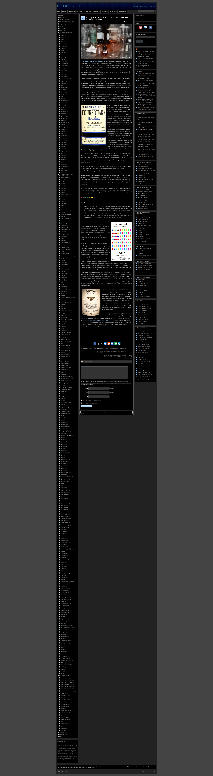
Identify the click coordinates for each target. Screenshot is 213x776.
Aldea (62, 187)
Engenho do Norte (65, 332)
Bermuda (63, 52)
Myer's (62, 483)
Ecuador (63, 80)
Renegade (63, 546)
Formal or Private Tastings (65, 23)
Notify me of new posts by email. (90, 403)
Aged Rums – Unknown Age (67, 691)
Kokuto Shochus (64, 712)
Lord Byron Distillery (65, 431)
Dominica (63, 76)
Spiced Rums (64, 723)
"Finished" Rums (64, 677)
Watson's (63, 649)
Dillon (62, 306)
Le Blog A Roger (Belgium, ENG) (145, 168)
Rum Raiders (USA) (142, 292)
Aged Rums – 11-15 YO (66, 684)
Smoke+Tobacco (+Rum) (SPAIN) (145, 179)
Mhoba (62, 455)
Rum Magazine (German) (143, 234)
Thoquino (63, 629)
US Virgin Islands (65, 166)
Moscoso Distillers (65, 472)
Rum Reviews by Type (64, 675)
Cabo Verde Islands (65, 57)
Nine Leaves (64, 492)
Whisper (63, 655)
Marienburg (63, 441)
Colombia (63, 69)
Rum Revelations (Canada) (144, 238)
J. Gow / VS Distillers (65, 387)
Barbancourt (63, 205)
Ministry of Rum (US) (142, 193)
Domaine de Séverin (65, 312)
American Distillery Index (143, 305)
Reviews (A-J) (87, 11)
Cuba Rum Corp (64, 289)
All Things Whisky (142, 303)
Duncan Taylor (64, 321)
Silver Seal (63, 594)
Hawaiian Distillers (65, 363)
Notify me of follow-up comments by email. (92, 400)
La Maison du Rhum (65, 413)
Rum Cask (63, 562)
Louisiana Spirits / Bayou (66, 435)
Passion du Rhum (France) (144, 346)
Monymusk (63, 468)
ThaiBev (63, 623)
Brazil (62, 54)
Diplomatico (63, 308)
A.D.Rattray (63, 179)
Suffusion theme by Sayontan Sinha (149, 771)
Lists (60, 26)
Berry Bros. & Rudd (65, 218)
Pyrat (62, 537)
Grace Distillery (64, 354)
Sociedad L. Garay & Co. (66, 597)
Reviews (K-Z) (96, 11)
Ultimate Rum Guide (142, 321)
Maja (62, 437)
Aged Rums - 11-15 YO (103, 348)
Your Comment (87, 365)
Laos (62, 109)
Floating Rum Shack (142, 221)
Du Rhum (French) (142, 339)
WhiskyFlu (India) (141, 181)
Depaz (62, 299)
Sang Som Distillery (65, 583)
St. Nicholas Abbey (65, 605)
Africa (62, 33)
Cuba (62, 72)
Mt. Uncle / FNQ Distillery (66, 476)
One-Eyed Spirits (64, 513)
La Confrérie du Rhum (66, 407)
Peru (62, 133)
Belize (62, 50)
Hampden (63, 360)
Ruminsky (89, 348)
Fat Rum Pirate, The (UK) (143, 164)
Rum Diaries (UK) (142, 355)
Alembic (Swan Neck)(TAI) (143, 189)
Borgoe (62, 231)
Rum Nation (63, 566)
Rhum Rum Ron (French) (143, 348)
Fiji (61, 85)
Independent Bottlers (110, 349)
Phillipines (63, 135)
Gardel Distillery (64, 347)
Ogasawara (63, 505)
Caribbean (63, 65)
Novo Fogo (63, 500)
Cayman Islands (64, 67)
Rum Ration (140, 236)
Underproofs (63, 726)
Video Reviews (122, 11)
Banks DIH (63, 203)
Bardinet (63, 209)
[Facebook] (150, 28)
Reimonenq (63, 540)
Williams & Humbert (65, 658)
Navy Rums (63, 714)
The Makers (104, 11)
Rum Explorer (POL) (142, 290)
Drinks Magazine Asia (142, 310)
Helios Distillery (64, 365)
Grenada (63, 89)
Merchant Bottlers (118, 349)
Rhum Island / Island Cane (67, 549)
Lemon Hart (63, 424)
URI (87, 396)
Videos (60, 736)
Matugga (63, 443)
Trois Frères (63, 634)
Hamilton (63, 358)
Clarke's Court (64, 273)
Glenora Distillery (65, 349)
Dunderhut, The (141, 341)
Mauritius (63, 118)
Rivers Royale (64, 553)
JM (61, 393)
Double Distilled (64, 704)
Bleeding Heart (64, 227)
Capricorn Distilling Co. (66, 247)
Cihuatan (63, 271)
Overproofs (63, 715)
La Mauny (63, 415)
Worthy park (63, 666)
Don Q (62, 313)
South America (64, 144)
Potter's (62, 529)
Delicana (63, 295)
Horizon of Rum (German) (143, 283)
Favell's (62, 337)
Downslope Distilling (65, 319)
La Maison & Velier (65, 411)
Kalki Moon (63, 396)
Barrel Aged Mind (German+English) (146, 333)
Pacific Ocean (64, 127)
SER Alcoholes (64, 590)
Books (60, 17)
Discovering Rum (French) (143, 335)
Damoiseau (63, 291)
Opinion (64, 11)
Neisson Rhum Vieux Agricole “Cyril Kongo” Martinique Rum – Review (146, 117)
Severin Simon (64, 592)
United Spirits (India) (65, 640)
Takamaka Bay (64, 614)
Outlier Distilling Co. (65, 516)
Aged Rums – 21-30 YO (66, 688)
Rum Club (63, 564)
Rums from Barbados (111, 356)
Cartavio (63, 255)
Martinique (63, 116)
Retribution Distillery (65, 548)
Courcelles (63, 286)
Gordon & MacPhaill (65, 350)
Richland (63, 551)
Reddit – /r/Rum (141, 312)
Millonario (63, 457)
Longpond (63, 428)
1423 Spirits (63, 175)
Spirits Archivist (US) (142, 206)
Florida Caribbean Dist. (66, 341)
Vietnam (63, 172)
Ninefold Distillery (65, 494)
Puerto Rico (63, 137)
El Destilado (63, 326)
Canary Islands (64, 63)
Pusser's (63, 535)
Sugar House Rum (65, 610)
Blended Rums (116, 348)
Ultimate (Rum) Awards (143, 319)
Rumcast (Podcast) (142, 273)
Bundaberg (63, 240)
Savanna (63, 586)
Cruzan (62, 288)
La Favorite (63, 409)
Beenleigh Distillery (65, 210)
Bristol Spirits (64, 234)
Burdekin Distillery (65, 242)
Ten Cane (63, 621)
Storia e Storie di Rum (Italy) (144, 372)
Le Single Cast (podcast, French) (145, 265)
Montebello (63, 467)
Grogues (63, 708)
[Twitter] (145, 28)
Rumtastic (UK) (141, 370)
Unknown (63, 164)
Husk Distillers (64, 374)
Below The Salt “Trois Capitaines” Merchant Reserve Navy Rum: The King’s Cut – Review (145, 104)
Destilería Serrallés (65, 302)
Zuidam (62, 673)
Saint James (63, 575)
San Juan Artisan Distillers (67, 581)
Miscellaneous (62, 28)
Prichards (63, 531)
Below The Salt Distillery (66, 214)
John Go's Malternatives (143, 166)
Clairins (62, 701)
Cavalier (63, 260)
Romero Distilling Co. (65, 559)
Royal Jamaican (64, 561)
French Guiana (64, 87)
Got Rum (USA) (141, 223)
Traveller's (63, 632)
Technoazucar (64, 619)
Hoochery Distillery (65, 371)
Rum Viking (140, 294)
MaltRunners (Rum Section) (144, 173)
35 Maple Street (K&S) (66, 177)
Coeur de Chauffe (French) (144, 217)
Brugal (62, 238)
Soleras (62, 721)
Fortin (62, 343)
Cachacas (63, 697)
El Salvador (63, 81)
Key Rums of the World (64, 24)
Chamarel (63, 266)
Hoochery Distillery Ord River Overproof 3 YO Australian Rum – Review (146, 122)
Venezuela (63, 170)
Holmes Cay (63, 369)
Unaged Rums (64, 725)
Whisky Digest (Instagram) (143, 378)
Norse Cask (63, 498)
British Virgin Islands (65, 56)
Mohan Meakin (64, 461)
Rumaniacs (79, 11)
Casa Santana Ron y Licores (67, 257)
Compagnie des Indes (66, 279)
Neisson (63, 487)
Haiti (62, 96)
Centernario (63, 262)
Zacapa (62, 667)
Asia (62, 41)
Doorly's (62, 315)
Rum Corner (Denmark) (143, 352)
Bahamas (63, 46)
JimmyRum (63, 391)
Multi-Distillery (64, 478)
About (58, 11)
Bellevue (63, 212)
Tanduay (63, 616)
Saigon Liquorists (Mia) (66, 573)
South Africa (63, 142)
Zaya (62, 671)
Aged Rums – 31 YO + (66, 690)
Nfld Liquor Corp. (65, 490)
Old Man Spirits (64, 507)
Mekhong (63, 450)
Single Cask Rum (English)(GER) (145, 204)
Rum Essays (71, 11)
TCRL (62, 618)
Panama (63, 129)
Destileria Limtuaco (65, 301)
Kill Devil (63, 400)
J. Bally (62, 385)
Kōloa (62, 404)
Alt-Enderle (63, 188)
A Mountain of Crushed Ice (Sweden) (146, 330)
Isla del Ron (63, 383)
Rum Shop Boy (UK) (142, 200)
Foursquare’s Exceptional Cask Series (91, 61)
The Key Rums (113, 11)
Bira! (62, 222)
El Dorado (63, 328)
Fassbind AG (64, 336)
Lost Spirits (63, 433)
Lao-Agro (63, 419)
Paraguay (63, 131)
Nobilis (62, 496)
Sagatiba (63, 572)
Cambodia (63, 59)
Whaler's (63, 653)
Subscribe (139, 41)
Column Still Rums (65, 703)
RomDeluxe (63, 557)
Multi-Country (64, 122)
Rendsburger (64, 544)
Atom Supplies (64, 198)
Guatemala (63, 92)
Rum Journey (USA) (142, 197)
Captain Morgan (64, 249)
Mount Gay (63, 474)
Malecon (63, 439)
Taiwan (62, 155)
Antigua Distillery (64, 194)
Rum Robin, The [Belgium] (143, 199)
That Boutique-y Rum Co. (66, 625)
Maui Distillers (64, 446)
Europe (62, 83)
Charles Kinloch (64, 269)
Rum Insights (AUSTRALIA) (144, 361)
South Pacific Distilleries (66, 599)
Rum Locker (140, 363)
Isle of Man (63, 104)
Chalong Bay (64, 264)
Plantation (63, 524)
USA (62, 168)
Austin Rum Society (142, 331)
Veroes (62, 647)
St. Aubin (63, 601)
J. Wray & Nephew (65, 389)
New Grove (63, 489)
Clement (63, 275)
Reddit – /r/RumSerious (143, 314)
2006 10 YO (87, 80)
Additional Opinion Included (115, 353)
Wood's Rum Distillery (66, 664)
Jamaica (63, 105)
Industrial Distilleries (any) (67, 378)
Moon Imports (64, 470)
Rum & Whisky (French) (143, 195)
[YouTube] (141, 28)
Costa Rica (63, 70)
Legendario (63, 422)
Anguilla (63, 35)
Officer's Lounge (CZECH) (143, 287)
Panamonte (63, 520)
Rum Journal (140, 232)
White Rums (63, 730)
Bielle (62, 220)
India (62, 98)
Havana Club (64, 361)
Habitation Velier (64, 356)
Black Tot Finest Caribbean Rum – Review (88, 413)
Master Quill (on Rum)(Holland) (145, 191)
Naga (62, 485)
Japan (62, 107)
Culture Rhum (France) (143, 219)
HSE (62, 372)
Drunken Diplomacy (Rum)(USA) (145, 337)
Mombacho (63, 463)
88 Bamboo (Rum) (142, 279)
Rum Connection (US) (143, 230)
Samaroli (63, 577)
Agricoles (63, 693)
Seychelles (63, 140)
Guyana (62, 94)
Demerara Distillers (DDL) (67, 297)
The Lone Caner (68, 6)
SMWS (62, 596)
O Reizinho (63, 501)
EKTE (62, 325)
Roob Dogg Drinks (142, 350)
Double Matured (123, 348)
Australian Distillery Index (143, 306)
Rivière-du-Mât (64, 555)
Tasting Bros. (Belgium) (143, 208)
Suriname (63, 151)
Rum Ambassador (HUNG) (144, 289)
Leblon (62, 420)
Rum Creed (140, 354)
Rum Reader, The (142, 317)
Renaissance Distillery (66, 542)
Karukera (63, 398)
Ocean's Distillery (65, 503)
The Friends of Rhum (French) (144, 376)
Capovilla (63, 245)
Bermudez (63, 216)
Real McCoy (63, 538)
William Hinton (64, 656)
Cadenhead (63, 244)
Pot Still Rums (64, 717)
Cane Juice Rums (65, 699)
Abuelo (62, 185)
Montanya (63, 465)
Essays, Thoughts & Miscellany (66, 21)
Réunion (63, 139)
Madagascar (63, 111)
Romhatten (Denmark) (143, 227)
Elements (63, 330)
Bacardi (62, 201)
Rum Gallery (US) (142, 357)
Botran (62, 233)
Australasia (63, 43)
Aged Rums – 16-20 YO (66, 686)
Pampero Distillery (65, 518)
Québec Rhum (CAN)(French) (144, 225)
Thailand (63, 159)
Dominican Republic (65, 78)
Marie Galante (64, 115)
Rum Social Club (141, 202)
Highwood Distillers (65, 367)
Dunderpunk (140, 281)
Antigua (62, 37)
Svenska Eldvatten (65, 612)
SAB (62, 570)
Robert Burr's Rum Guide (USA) (145, 316)
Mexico (62, 120)
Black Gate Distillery (65, 223)
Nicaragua (63, 126)
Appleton (63, 196)
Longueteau (63, 430)
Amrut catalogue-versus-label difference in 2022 (95, 320)
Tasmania (63, 157)
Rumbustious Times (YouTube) (145, 271)
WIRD (62, 662)
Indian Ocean (64, 100)
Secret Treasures (65, 588)
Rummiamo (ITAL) (142, 240)
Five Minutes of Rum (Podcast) (144, 263)
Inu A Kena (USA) (141, 343)
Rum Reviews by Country (105, 351)
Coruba (62, 284)
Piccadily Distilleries (65, 522)
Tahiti (62, 153)
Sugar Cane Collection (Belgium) (145, 374)
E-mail (86, 392)
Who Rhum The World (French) (145, 379)
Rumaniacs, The (141, 367)
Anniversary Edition (125, 353)
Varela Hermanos (65, 643)
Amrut (62, 190)
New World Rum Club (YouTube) (145, 267)
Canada (62, 61)
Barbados (111, 348)
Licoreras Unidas (65, 426)
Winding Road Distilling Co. (67, 660)
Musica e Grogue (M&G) (66, 481)
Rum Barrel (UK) (141, 175)
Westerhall (63, 651)
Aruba (62, 39)
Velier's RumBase (142, 323)
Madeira (63, 113)
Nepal (62, 124)
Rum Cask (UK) (141, 228)
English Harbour (64, 334)
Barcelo (62, 207)
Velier (101, 352)
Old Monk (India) (64, 509)
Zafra (62, 669)
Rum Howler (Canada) (143, 359)
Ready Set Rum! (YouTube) (144, 269)
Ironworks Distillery (65, 380)
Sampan (63, 579)
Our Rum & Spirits (65, 514)
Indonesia (63, 102)
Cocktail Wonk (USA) (142, 216)
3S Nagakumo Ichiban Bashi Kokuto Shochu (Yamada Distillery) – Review (117, 413)
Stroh (62, 608)
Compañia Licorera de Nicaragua (68, 281)
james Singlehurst (142, 116)
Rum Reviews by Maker (115, 351)
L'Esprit (62, 406)
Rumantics (140, 368)
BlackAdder (63, 225)
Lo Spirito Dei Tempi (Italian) (144, 344)
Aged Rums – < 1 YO (65, 679)
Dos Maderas (64, 317)
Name (86, 388)
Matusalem (63, 444)
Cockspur (63, 277)
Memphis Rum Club (142, 285)
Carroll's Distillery (65, 253)
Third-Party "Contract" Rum (67, 627)
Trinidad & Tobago (65, 161)
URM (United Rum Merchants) (67, 642)
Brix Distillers (64, 236)
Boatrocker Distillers (65, 229)
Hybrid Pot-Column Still (66, 710)
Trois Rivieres (64, 636)
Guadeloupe (63, 91)
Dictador (63, 304)
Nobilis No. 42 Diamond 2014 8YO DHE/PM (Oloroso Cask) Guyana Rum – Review (146, 96)
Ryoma (62, 568)
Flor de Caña (64, 339)
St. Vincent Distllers (65, 607)
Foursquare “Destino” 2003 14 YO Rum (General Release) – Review (107, 18)
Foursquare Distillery (101, 349)
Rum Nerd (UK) (141, 365)
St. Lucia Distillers (65, 603)
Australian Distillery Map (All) (144, 308)
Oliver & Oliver (64, 511)
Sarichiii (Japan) (141, 177)
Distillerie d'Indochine (66, 310)
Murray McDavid (64, 479)
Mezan (62, 454)
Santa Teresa (64, 585)
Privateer (63, 533)
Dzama (62, 323)
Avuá (62, 199)
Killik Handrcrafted (65, 402)
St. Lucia (63, 148)
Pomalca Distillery (65, 527)
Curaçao (63, 74)
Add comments (128, 22)
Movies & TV (62, 30)
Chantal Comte (64, 268)
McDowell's (63, 448)
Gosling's (63, 352)
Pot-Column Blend (65, 719)
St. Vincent (63, 150)
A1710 (62, 183)
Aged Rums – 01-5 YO (66, 680)
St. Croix (63, 146)
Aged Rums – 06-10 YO (66, 682)
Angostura (63, 192)
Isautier (62, 382)
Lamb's (62, 417)
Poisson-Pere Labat (65, 525)
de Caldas (63, 293)
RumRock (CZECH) (142, 241)
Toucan (62, 631)
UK (61, 163)
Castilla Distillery (64, 258)
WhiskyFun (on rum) (142, 183)
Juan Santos (63, 395)
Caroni (62, 251)
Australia (63, 45)
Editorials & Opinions (64, 19)
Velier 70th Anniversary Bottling (122, 356)
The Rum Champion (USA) (144, 296)
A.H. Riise (63, 181)
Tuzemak (63, 638)
